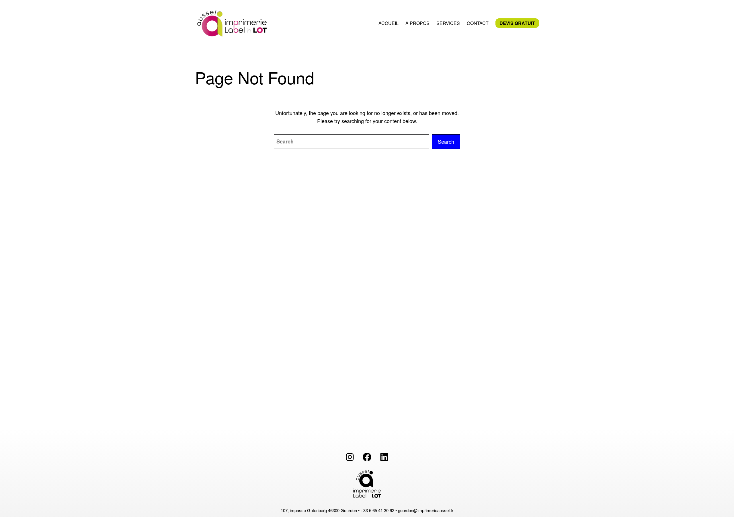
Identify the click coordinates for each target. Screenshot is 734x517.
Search (446, 141)
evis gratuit (517, 23)
